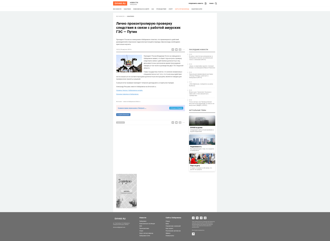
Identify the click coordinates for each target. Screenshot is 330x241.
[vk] (197, 218)
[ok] (205, 218)
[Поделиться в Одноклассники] (180, 49)
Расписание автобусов (173, 231)
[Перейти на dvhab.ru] (120, 3)
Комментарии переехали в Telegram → (132, 108)
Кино (167, 223)
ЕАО (153, 9)
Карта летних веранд (182, 9)
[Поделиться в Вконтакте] (176, 49)
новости (134, 3)
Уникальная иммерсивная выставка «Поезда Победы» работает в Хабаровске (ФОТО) (201, 75)
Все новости (117, 9)
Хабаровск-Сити (196, 9)
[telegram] (193, 218)
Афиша (168, 233)
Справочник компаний (173, 226)
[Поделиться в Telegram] (173, 49)
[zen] (201, 218)
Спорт (171, 9)
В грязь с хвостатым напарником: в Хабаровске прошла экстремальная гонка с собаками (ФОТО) (201, 57)
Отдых (168, 221)
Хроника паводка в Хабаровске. (127, 94)
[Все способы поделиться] (183, 49)
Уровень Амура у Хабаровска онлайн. (129, 90)
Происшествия (161, 9)
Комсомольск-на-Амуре (141, 9)
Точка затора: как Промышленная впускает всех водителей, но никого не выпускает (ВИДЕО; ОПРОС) (201, 103)
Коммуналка (170, 235)
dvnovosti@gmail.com (119, 227)
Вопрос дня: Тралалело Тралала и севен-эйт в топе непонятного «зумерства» (200, 93)
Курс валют (169, 228)
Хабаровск (127, 9)
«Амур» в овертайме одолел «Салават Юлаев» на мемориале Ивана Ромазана (202, 67)
